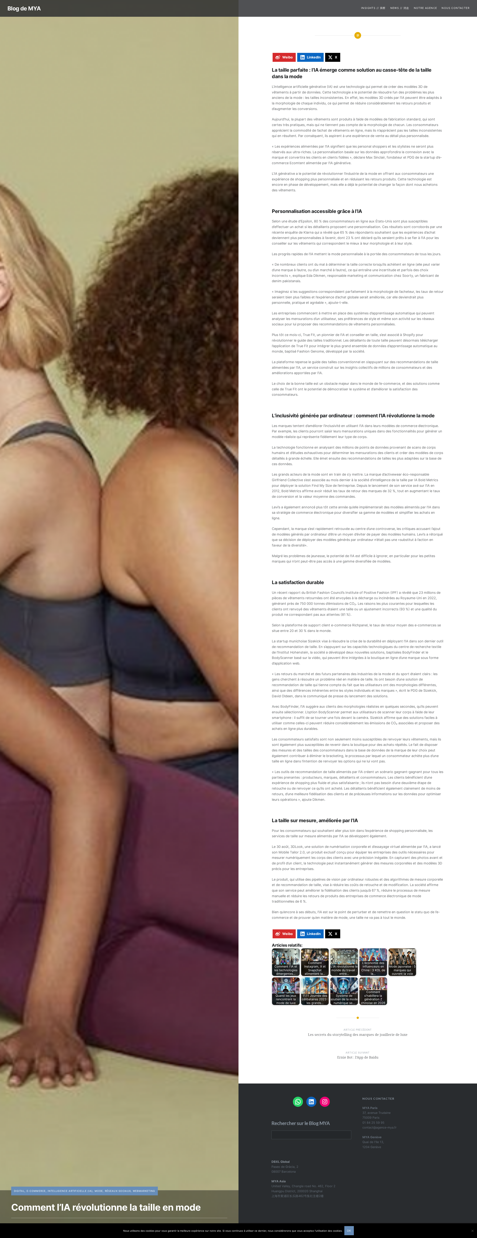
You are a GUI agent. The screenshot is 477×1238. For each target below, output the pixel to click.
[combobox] (311, 1135)
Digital (19, 1190)
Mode (99, 1190)
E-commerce (36, 1190)
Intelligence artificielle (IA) (70, 1190)
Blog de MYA (24, 8)
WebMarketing (144, 1190)
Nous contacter (456, 7)
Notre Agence (425, 7)
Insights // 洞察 (373, 7)
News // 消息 (399, 7)
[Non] (472, 1231)
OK (349, 1230)
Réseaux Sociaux (118, 1190)
